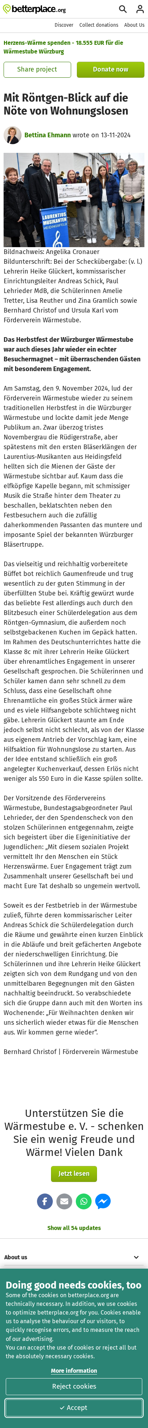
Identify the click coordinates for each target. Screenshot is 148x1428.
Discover (64, 25)
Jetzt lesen (74, 1174)
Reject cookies (74, 1386)
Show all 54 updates (74, 1228)
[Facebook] (45, 1201)
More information (74, 1370)
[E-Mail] (64, 1201)
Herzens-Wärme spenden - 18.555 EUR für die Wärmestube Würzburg (63, 47)
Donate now (110, 69)
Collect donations (98, 25)
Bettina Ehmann (47, 135)
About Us (134, 25)
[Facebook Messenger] (103, 1201)
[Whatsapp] (84, 1201)
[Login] (140, 9)
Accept (77, 1407)
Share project (37, 69)
